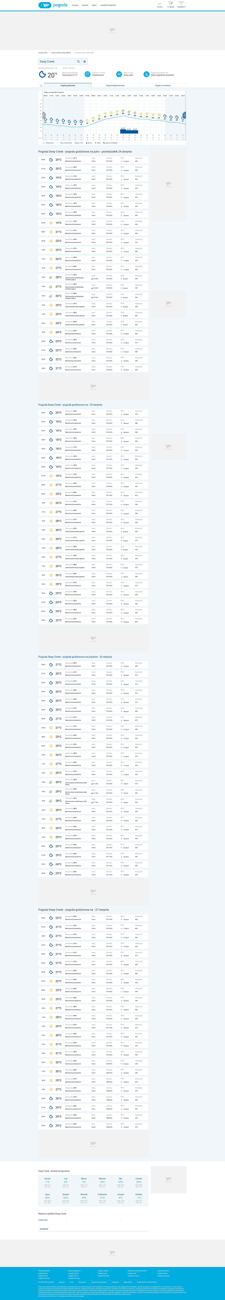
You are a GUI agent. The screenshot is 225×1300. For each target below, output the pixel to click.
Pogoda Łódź (132, 1273)
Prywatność (82, 1282)
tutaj (82, 1296)
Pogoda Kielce (43, 1273)
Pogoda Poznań (73, 1276)
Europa (85, 5)
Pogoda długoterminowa (115, 85)
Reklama (62, 1282)
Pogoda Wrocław (44, 1278)
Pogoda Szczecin (133, 1276)
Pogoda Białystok (44, 1271)
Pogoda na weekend (162, 85)
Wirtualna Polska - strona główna (44, 5)
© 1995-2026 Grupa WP (46, 1282)
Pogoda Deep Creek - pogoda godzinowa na (63, 404)
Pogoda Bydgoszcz (74, 1271)
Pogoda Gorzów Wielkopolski (137, 1271)
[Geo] (85, 61)
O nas (71, 1282)
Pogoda (60, 5)
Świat (94, 5)
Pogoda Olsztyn (162, 1273)
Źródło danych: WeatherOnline (147, 1282)
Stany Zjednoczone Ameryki (61, 53)
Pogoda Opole (43, 1276)
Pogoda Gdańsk (103, 1271)
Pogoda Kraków (73, 1273)
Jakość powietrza (108, 5)
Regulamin (115, 1282)
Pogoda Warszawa (163, 1276)
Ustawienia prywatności (99, 1282)
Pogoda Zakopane (74, 1278)
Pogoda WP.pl (43, 53)
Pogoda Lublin (102, 1273)
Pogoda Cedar (43, 1220)
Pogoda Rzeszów (103, 1276)
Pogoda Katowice (163, 1271)
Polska (75, 5)
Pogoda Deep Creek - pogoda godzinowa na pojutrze (68, 656)
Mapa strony (128, 1282)
